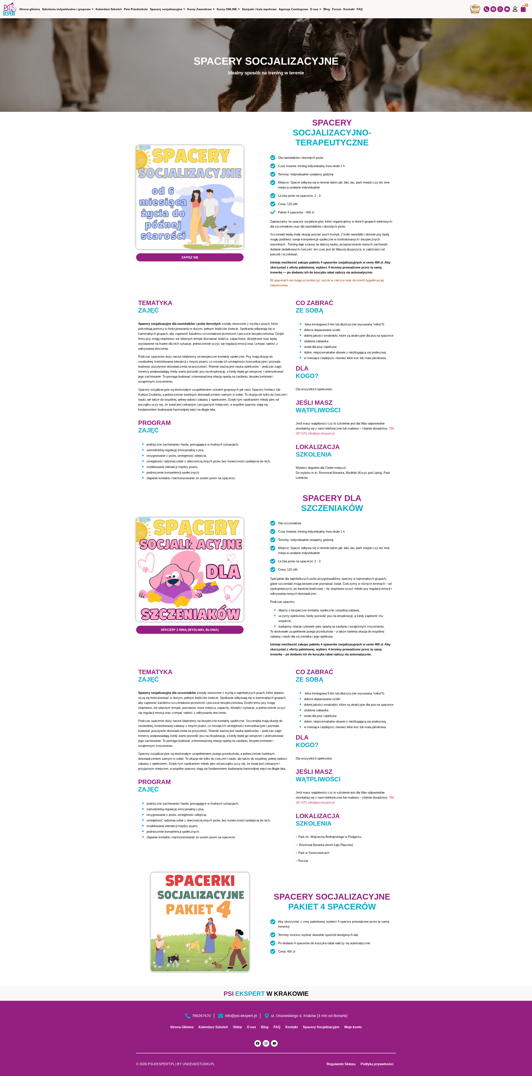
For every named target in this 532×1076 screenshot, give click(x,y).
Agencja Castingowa (293, 9)
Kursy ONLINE (227, 9)
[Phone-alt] (486, 9)
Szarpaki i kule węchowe (259, 9)
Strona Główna (181, 1027)
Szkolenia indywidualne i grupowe (66, 9)
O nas (314, 9)
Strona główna (29, 9)
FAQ (360, 9)
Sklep (237, 1027)
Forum (336, 9)
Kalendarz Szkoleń (109, 9)
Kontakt (349, 9)
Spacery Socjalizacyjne (321, 1027)
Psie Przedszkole (136, 9)
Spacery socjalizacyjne (166, 9)
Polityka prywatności (377, 1064)
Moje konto (353, 1027)
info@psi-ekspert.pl (321, 433)
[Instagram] (500, 9)
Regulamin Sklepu (341, 1064)
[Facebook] (493, 9)
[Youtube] (507, 9)
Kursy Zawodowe (199, 9)
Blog (326, 9)
